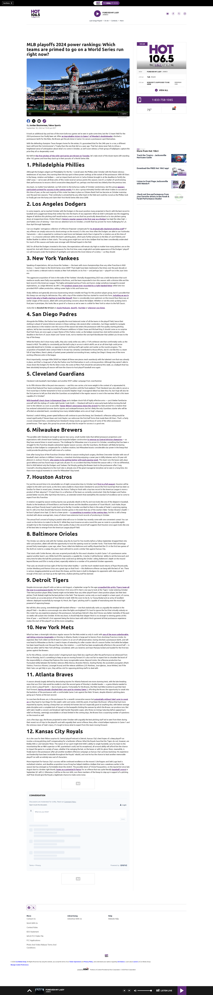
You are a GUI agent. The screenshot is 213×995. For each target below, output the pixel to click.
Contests (114, 21)
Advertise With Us (74, 919)
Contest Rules (32, 927)
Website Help (113, 919)
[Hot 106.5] (106, 3)
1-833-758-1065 (162, 99)
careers (135, 962)
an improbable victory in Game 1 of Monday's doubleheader (87, 136)
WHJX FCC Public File (35, 936)
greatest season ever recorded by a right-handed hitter (88, 286)
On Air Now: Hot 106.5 (161, 65)
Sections (6, 3)
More (122, 21)
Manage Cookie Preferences (20, 965)
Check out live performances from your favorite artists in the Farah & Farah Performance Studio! (153, 196)
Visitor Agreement (75, 962)
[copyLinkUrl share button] (44, 121)
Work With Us (32, 923)
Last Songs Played (95, 21)
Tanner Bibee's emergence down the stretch (79, 406)
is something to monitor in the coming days (88, 512)
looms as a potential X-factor (68, 770)
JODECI (105, 15)
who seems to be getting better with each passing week (74, 460)
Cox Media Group (20, 962)
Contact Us (31, 919)
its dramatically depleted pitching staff (107, 229)
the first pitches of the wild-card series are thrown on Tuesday (63, 156)
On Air (106, 21)
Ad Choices (121, 962)
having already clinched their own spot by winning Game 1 (63, 690)
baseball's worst (119, 770)
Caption (123, 114)
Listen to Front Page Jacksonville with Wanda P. (152, 182)
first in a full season (105, 484)
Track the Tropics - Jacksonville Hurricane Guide (151, 156)
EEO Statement (33, 932)
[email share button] (39, 121)
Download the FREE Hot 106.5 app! (153, 168)
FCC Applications (33, 940)
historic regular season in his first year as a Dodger (84, 219)
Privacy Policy (88, 962)
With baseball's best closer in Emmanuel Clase (46, 400)
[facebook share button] (28, 121)
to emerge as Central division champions (104, 440)
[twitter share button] (34, 121)
